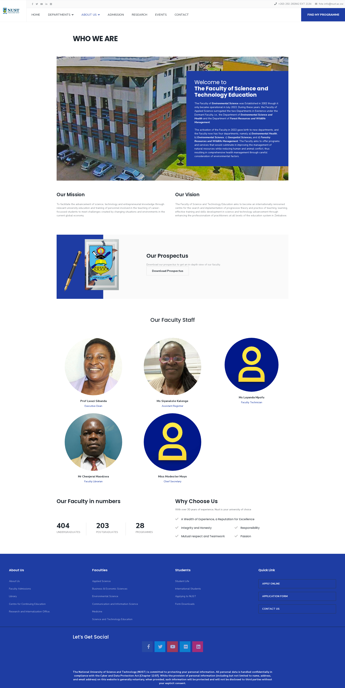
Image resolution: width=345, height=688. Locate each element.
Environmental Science (105, 596)
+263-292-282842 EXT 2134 (294, 4)
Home (35, 15)
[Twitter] (160, 646)
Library (13, 596)
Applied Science (101, 581)
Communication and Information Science (115, 604)
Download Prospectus (167, 271)
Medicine (97, 611)
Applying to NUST (185, 596)
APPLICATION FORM (275, 596)
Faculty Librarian (93, 481)
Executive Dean (93, 406)
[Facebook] (147, 646)
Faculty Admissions (20, 588)
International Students (188, 588)
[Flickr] (51, 4)
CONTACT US (270, 609)
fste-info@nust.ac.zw (331, 4)
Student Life (182, 581)
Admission (116, 15)
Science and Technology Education (112, 619)
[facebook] (32, 4)
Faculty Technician (251, 402)
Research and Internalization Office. (29, 611)
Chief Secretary (172, 481)
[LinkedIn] (46, 4)
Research (139, 15)
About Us (89, 15)
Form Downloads (185, 604)
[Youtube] (41, 4)
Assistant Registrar (172, 406)
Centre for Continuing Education (27, 604)
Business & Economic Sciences (109, 588)
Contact (182, 15)
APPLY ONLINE (271, 583)
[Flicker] (185, 646)
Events (161, 15)
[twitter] (37, 4)
